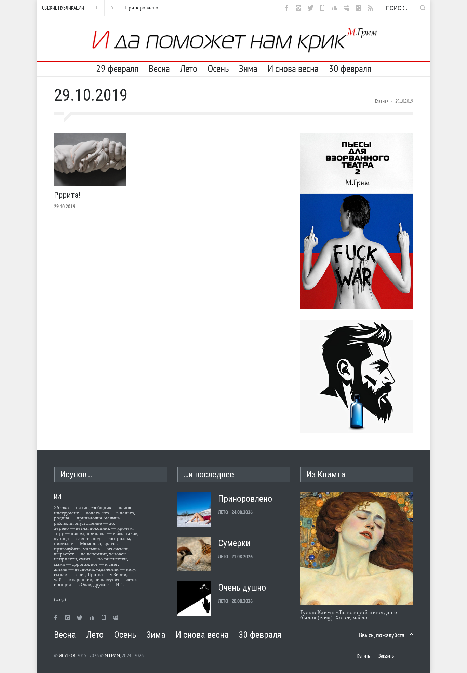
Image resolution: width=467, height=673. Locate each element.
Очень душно (242, 587)
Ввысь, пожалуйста (381, 635)
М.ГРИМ (112, 655)
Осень (218, 68)
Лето (188, 68)
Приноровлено (140, 8)
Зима (248, 68)
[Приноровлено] (194, 509)
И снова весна (293, 68)
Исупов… (76, 474)
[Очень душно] (194, 598)
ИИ (57, 496)
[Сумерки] (194, 554)
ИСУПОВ (67, 655)
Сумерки (234, 543)
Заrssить (386, 655)
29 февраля (117, 68)
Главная (381, 101)
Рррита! (67, 195)
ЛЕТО (223, 512)
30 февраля (350, 68)
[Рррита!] (90, 159)
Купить (363, 655)
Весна (159, 68)
